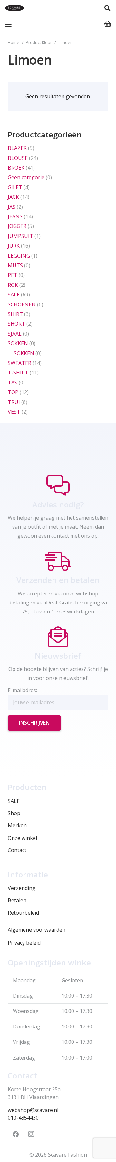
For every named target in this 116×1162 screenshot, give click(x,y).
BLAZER (17, 148)
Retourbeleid (23, 912)
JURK (14, 245)
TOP (13, 392)
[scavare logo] (14, 8)
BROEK (16, 167)
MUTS (15, 265)
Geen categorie (26, 177)
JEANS (15, 216)
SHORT (16, 323)
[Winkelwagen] (108, 24)
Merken (17, 825)
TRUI (14, 402)
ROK (13, 284)
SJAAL (15, 333)
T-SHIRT (18, 372)
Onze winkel (22, 837)
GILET (15, 187)
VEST (14, 411)
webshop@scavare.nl (33, 1110)
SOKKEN (18, 343)
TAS (12, 382)
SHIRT (15, 314)
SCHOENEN (22, 304)
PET (12, 274)
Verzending (21, 888)
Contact (17, 850)
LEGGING (19, 255)
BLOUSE (18, 158)
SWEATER (19, 362)
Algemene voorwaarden (36, 929)
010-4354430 (23, 1117)
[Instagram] (31, 1134)
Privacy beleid (24, 942)
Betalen (17, 900)
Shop (14, 813)
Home (13, 42)
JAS (11, 206)
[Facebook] (15, 1134)
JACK (13, 196)
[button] (107, 8)
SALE (14, 294)
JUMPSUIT (20, 236)
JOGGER (17, 226)
